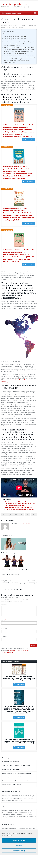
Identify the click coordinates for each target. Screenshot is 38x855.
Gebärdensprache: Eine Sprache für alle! (13, 777)
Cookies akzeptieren (19, 840)
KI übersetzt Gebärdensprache (9, 553)
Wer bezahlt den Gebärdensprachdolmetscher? (15, 781)
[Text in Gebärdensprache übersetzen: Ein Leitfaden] (19, 561)
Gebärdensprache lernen (11, 13)
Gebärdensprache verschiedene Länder (15, 36)
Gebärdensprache (6, 27)
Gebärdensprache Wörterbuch (15, 502)
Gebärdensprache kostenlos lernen (11, 785)
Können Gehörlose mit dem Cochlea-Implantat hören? (16, 773)
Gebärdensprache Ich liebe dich (10, 574)
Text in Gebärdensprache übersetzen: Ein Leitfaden (15, 570)
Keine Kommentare (17, 27)
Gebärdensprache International (10, 581)
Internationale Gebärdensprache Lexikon (19, 509)
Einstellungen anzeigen (19, 851)
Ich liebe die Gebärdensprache (15, 505)
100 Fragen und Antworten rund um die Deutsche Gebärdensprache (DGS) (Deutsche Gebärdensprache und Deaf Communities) (19, 741)
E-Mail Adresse (6, 628)
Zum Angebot (29, 140)
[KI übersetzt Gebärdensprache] (19, 544)
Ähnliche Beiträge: (10, 62)
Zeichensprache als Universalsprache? (18, 507)
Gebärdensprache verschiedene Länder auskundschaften (15, 39)
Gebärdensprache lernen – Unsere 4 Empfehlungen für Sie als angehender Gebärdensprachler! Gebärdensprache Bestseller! (19, 43)
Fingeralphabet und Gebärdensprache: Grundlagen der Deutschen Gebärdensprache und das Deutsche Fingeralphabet (19, 678)
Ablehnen (19, 845)
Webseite (4, 636)
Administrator (14, 25)
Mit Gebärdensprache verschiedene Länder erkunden (19, 55)
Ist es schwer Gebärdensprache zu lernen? (20, 504)
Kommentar (5, 604)
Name (3, 620)
